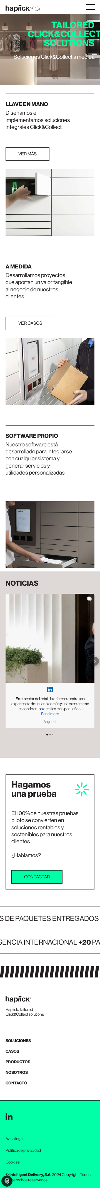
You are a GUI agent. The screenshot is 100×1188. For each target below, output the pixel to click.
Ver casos (30, 323)
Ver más (27, 154)
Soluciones (18, 1041)
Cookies (13, 1162)
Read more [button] (50, 714)
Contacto (16, 1083)
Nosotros (17, 1072)
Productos (18, 1062)
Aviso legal (14, 1138)
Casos (12, 1051)
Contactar (37, 876)
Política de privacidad (23, 1150)
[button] (5, 661)
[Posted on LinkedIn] (50, 689)
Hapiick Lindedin (9, 1116)
